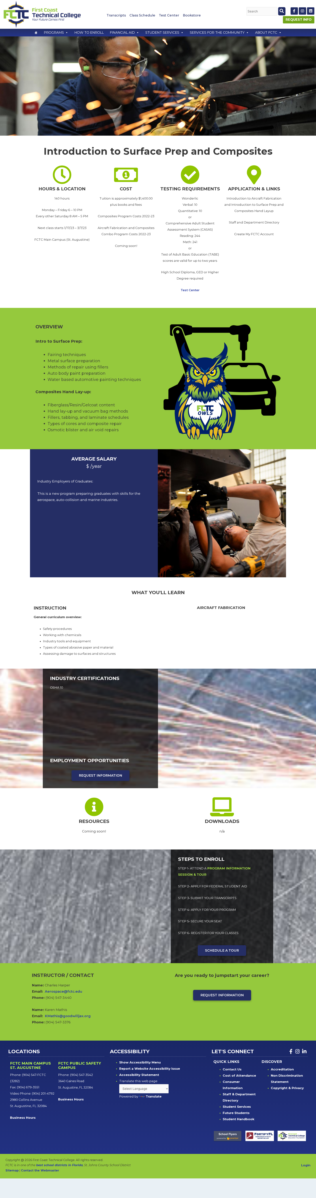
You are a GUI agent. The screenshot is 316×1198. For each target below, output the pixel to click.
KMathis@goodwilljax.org (68, 1016)
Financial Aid (122, 33)
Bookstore (192, 15)
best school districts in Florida (59, 1165)
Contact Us (232, 1069)
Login (306, 1165)
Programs (54, 33)
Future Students (236, 1113)
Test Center (169, 15)
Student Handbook (238, 1119)
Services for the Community (217, 33)
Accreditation (282, 1069)
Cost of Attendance (239, 1075)
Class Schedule (142, 15)
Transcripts (116, 15)
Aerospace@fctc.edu (63, 991)
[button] (66, 32)
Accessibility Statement (139, 1075)
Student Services (162, 33)
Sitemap (12, 1170)
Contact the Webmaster (40, 1170)
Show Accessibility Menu (140, 1062)
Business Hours (23, 1117)
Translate (153, 1096)
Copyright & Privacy (287, 1088)
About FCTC (266, 33)
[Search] (281, 11)
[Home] (36, 32)
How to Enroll (89, 33)
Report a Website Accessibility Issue (149, 1068)
